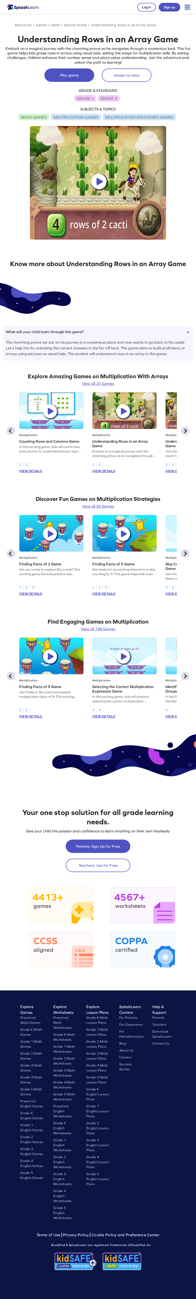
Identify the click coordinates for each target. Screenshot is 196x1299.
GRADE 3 (108, 98)
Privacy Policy (76, 1235)
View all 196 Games (98, 629)
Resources (23, 25)
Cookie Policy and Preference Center (125, 1235)
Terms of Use (49, 1235)
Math (55, 25)
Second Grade (75, 25)
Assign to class (126, 75)
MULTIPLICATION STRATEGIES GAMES (139, 117)
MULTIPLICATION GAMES (76, 117)
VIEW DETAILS (30, 471)
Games (41, 25)
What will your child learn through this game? (45, 332)
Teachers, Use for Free (98, 865)
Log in (146, 7)
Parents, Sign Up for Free (98, 846)
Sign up (169, 7)
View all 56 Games (98, 506)
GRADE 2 (85, 98)
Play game (69, 75)
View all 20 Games (98, 383)
